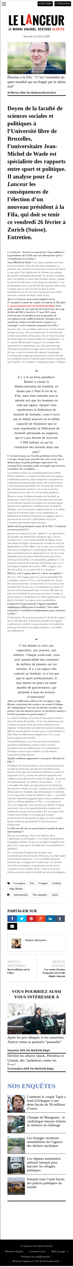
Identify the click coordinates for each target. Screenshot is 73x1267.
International (21, 894)
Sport (55, 894)
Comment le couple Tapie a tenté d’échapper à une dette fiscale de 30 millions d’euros (46, 1102)
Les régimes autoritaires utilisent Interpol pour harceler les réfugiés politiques (44, 1164)
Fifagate (43, 883)
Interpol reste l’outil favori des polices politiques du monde (45, 1183)
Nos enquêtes (40, 894)
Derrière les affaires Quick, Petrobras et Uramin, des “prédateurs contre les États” (35, 1060)
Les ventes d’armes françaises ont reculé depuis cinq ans (54, 973)
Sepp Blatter (16, 888)
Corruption (19, 883)
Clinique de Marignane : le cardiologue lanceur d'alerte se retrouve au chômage (46, 1121)
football (56, 883)
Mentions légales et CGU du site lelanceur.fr (35, 1261)
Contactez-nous (37, 1251)
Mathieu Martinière (43, 92)
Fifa (32, 883)
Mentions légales (14, 1251)
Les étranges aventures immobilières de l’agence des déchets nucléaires (44, 1142)
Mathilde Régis (40, 1050)
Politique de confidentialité (21, 1222)
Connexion (62, 3)
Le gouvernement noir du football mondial (30, 305)
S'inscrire (45, 3)
